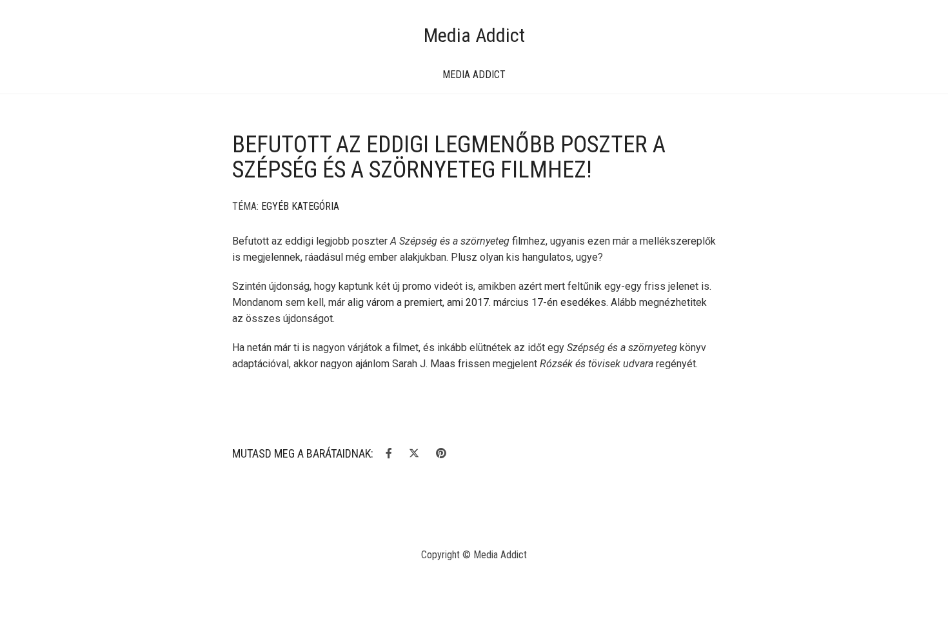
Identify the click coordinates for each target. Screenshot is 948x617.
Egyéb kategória (300, 206)
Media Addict (474, 35)
